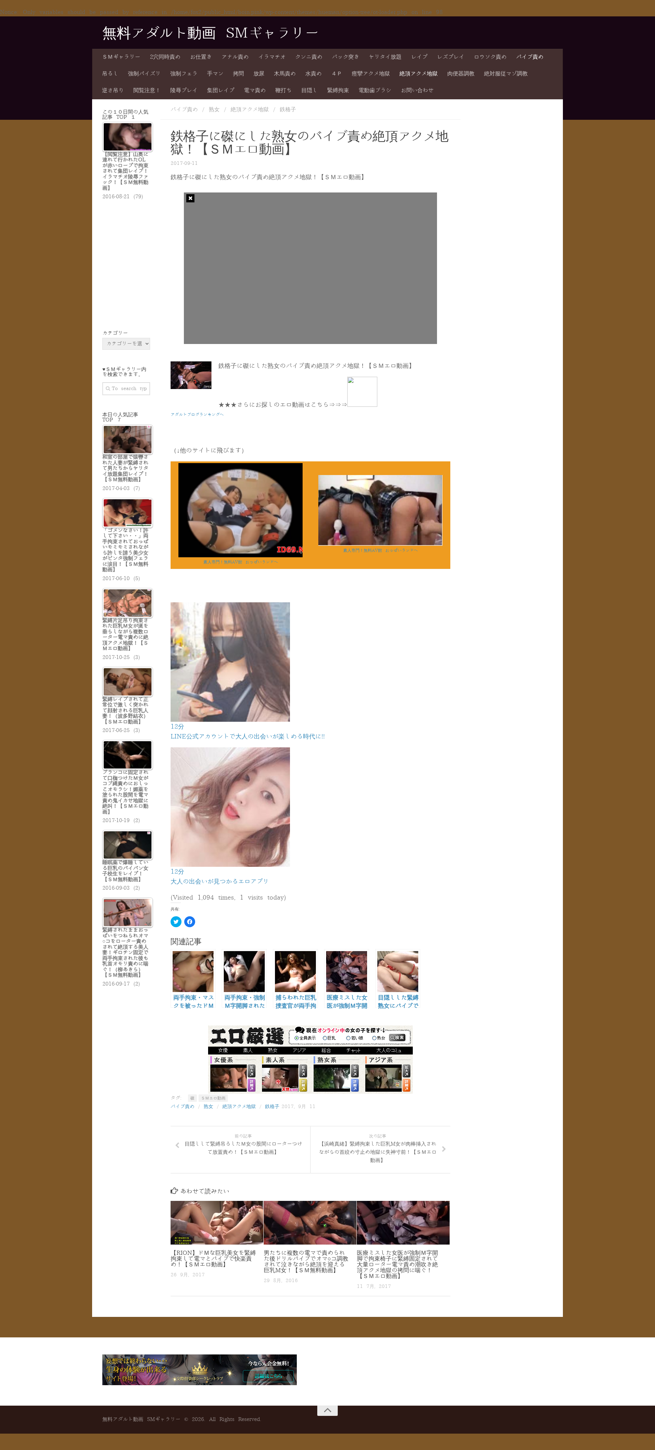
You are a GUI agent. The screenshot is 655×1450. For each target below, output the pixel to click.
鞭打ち (283, 90)
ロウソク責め (490, 57)
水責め (313, 74)
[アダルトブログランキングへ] (362, 404)
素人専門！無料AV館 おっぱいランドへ (240, 562)
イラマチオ (272, 57)
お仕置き (201, 57)
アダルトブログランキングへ (197, 414)
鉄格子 (288, 109)
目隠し (309, 90)
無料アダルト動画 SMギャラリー (210, 33)
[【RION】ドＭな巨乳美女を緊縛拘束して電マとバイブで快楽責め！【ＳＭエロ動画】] (217, 1223)
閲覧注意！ (147, 90)
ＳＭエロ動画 (213, 1098)
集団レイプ (220, 90)
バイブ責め (529, 57)
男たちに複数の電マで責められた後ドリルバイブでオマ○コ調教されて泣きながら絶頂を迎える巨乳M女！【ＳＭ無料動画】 (306, 1262)
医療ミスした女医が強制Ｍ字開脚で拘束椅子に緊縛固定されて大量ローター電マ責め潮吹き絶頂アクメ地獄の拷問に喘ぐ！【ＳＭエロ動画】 (397, 1264)
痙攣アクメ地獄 (371, 74)
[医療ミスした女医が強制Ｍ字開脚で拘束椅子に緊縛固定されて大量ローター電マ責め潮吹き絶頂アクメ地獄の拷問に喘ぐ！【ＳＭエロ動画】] (403, 1223)
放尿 (258, 74)
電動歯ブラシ (375, 90)
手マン (215, 74)
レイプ (419, 57)
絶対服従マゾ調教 (506, 74)
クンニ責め (308, 57)
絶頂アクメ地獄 (418, 74)
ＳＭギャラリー (121, 57)
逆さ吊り (113, 90)
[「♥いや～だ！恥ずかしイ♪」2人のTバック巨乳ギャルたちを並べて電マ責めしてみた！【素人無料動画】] (380, 544)
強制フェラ (184, 74)
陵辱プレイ (184, 90)
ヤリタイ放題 (385, 57)
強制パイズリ (144, 74)
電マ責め (255, 90)
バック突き (345, 57)
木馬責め (285, 74)
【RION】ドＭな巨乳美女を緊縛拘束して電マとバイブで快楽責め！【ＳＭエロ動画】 (213, 1259)
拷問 (238, 74)
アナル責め (235, 57)
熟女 (214, 109)
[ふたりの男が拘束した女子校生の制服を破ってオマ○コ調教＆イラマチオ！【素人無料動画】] (240, 555)
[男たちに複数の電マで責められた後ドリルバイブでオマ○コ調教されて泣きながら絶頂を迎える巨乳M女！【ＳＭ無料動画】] (310, 1223)
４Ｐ (336, 74)
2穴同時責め (165, 57)
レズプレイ (450, 57)
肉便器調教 (461, 74)
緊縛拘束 (338, 90)
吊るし (110, 74)
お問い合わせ (417, 90)
